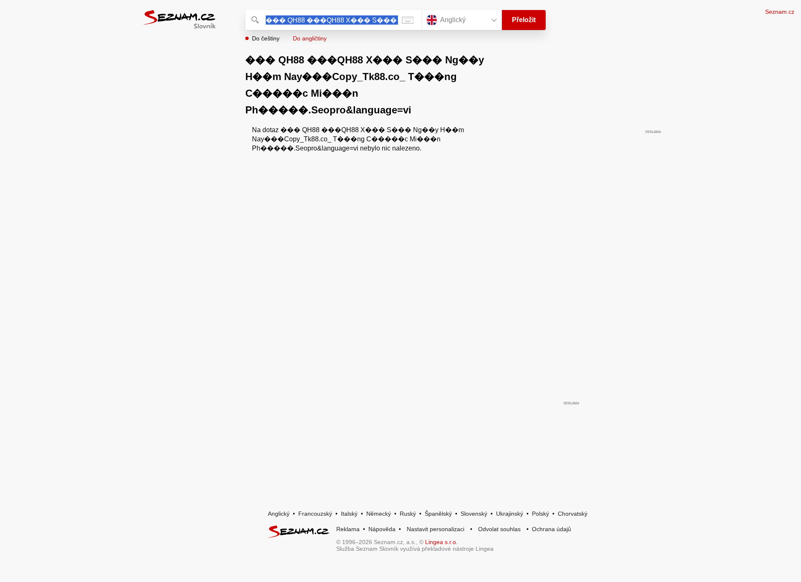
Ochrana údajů (551, 529)
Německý (378, 513)
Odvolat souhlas (499, 529)
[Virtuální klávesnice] (407, 20)
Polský (540, 513)
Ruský (408, 513)
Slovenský (474, 513)
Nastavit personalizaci (435, 529)
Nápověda (381, 529)
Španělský (438, 513)
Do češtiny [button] (266, 38)
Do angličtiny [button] (310, 38)
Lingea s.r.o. (441, 542)
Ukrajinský (509, 513)
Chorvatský (572, 513)
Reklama (348, 529)
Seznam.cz (779, 11)
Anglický (279, 513)
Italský (349, 513)
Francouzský (315, 513)
